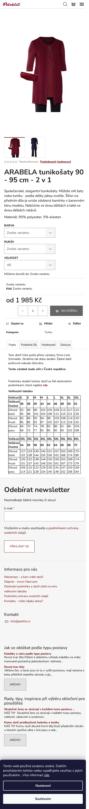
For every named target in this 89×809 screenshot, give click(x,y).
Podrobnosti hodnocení (55, 162)
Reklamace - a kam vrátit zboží (23, 577)
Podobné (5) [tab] (29, 345)
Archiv (15, 684)
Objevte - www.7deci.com (20, 582)
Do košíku (69, 311)
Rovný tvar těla (14, 666)
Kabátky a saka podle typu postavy (27, 653)
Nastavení (43, 785)
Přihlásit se (19, 546)
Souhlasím (43, 799)
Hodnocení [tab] (48, 345)
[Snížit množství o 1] (23, 311)
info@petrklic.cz (20, 621)
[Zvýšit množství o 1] (43, 311)
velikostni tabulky (15, 591)
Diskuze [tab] (65, 345)
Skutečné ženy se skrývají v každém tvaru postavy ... (39, 709)
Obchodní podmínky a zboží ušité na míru (30, 586)
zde (46, 775)
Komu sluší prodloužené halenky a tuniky (31, 722)
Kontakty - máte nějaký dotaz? (23, 601)
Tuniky (48, 332)
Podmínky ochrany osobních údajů (26, 596)
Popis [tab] (12, 345)
